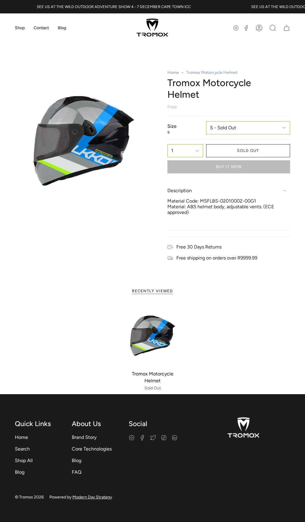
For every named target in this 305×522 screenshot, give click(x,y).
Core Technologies (92, 449)
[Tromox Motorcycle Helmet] (152, 335)
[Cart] (286, 28)
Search (22, 449)
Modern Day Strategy (92, 497)
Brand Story (84, 437)
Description (179, 190)
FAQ (76, 472)
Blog (19, 472)
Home (173, 72)
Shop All (24, 460)
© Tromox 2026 (29, 497)
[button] (19, 28)
